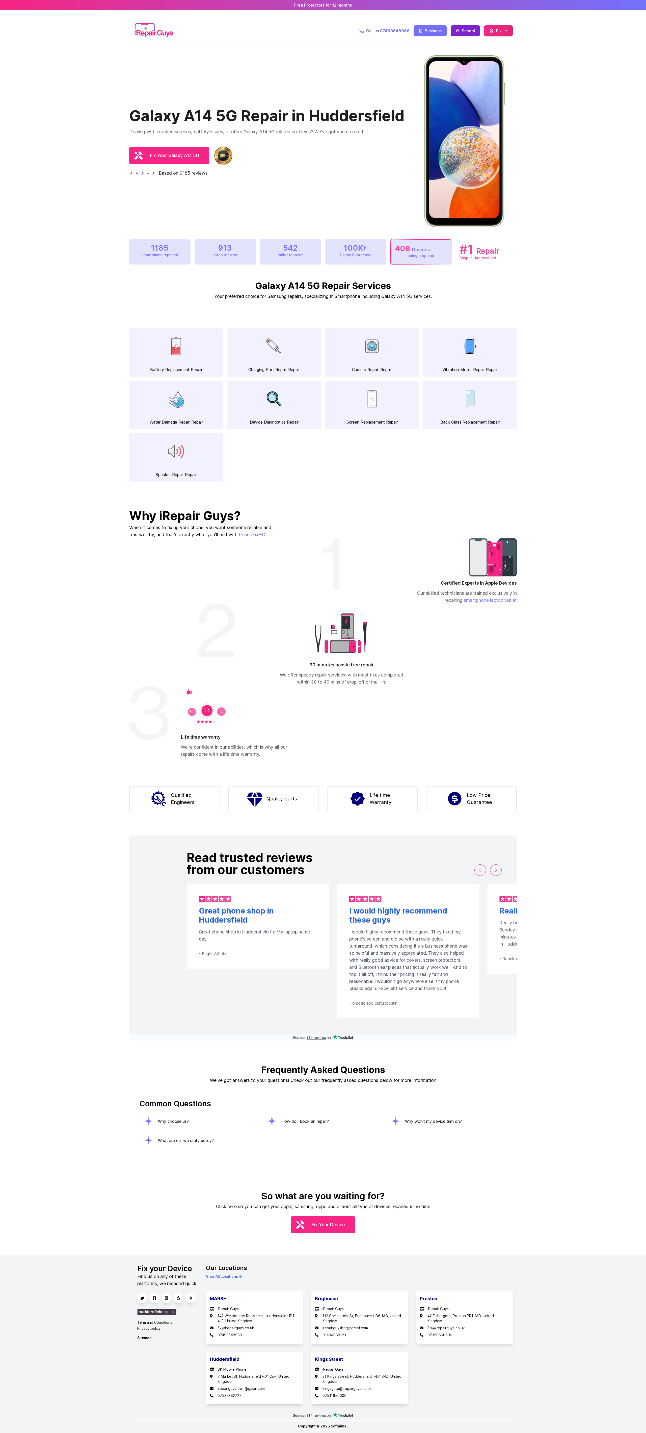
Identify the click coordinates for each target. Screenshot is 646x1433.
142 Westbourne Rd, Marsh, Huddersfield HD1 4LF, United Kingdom (256, 1318)
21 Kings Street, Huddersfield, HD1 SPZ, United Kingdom (361, 1379)
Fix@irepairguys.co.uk (446, 1328)
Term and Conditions (154, 1322)
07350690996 (439, 1335)
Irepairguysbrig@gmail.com (345, 1328)
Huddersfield (224, 1359)
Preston (428, 1298)
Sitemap (144, 1338)
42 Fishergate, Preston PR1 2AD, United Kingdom (460, 1318)
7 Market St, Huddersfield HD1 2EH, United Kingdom (253, 1379)
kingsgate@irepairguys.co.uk (347, 1388)
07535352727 (229, 1395)
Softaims (339, 1426)
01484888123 (334, 1335)
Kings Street (329, 1359)
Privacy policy (149, 1328)
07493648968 (230, 1335)
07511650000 (334, 1395)
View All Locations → (224, 1276)
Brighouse (326, 1298)
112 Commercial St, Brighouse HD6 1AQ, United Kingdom (361, 1318)
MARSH (218, 1298)
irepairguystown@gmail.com (241, 1388)
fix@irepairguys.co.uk (236, 1328)
